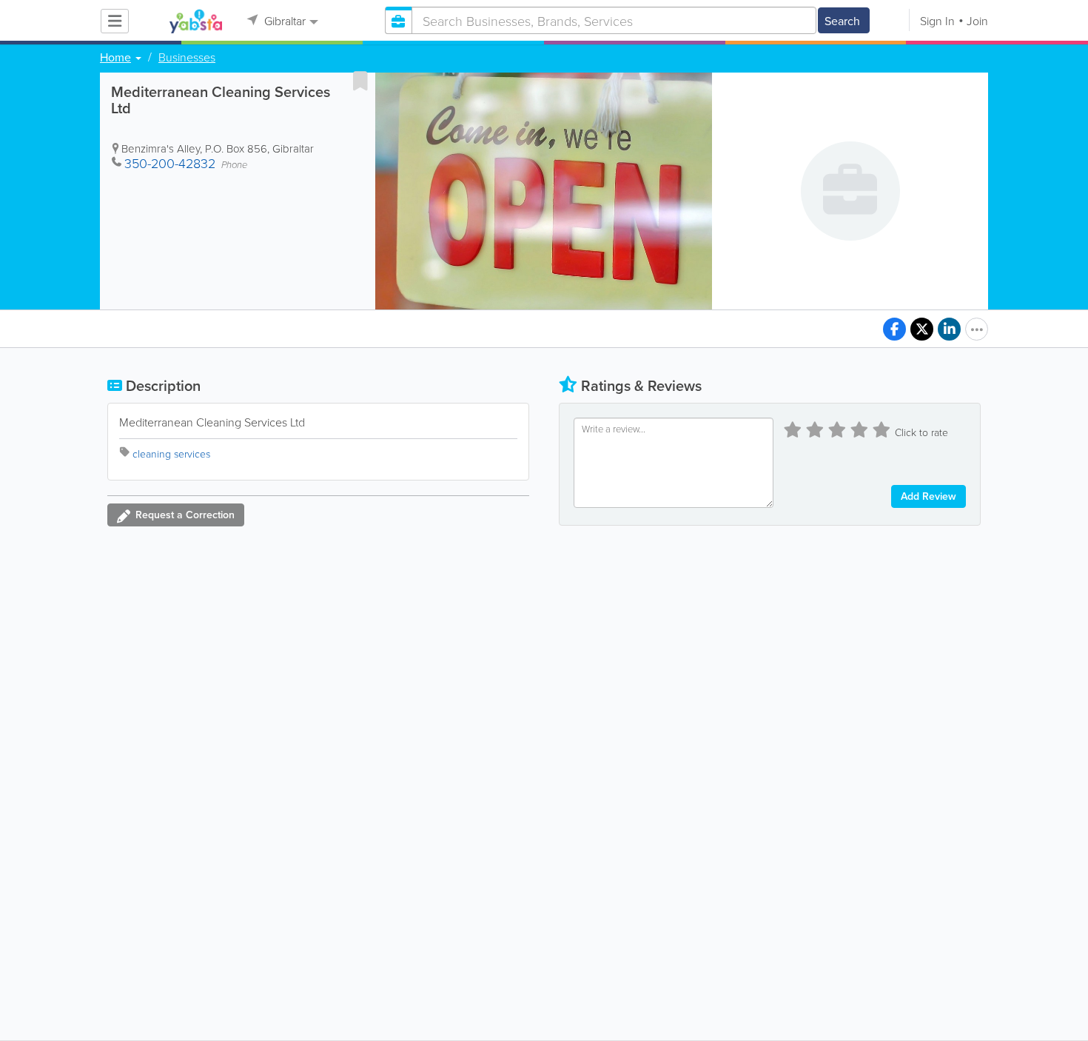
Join (977, 21)
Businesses (186, 57)
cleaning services (171, 453)
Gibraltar (283, 21)
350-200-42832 (169, 163)
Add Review (928, 496)
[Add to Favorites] (360, 80)
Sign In (937, 21)
